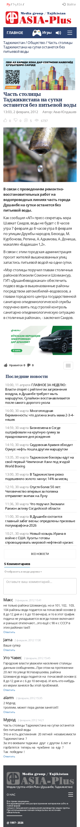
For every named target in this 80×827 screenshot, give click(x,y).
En (20, 4)
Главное (15, 32)
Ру (8, 4)
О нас (11, 795)
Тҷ (14, 4)
